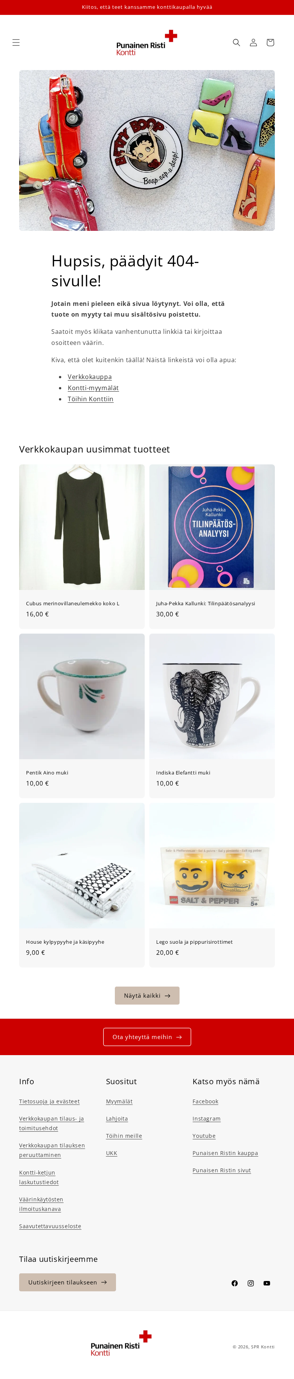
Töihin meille (124, 1135)
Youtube (204, 1135)
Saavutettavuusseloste (50, 1226)
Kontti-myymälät (93, 388)
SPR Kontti (263, 1347)
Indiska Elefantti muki (183, 773)
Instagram (206, 1118)
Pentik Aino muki (47, 773)
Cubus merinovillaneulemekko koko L (72, 603)
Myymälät (119, 1101)
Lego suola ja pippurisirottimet (194, 942)
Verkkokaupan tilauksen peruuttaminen (52, 1150)
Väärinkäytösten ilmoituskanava (41, 1204)
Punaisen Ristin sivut (222, 1170)
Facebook (205, 1101)
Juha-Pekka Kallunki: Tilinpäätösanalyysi (205, 603)
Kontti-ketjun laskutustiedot (39, 1177)
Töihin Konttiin (91, 399)
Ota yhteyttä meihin (142, 1037)
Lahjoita (117, 1118)
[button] (16, 42)
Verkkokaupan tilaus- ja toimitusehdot (51, 1123)
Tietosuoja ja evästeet (49, 1101)
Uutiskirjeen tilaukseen (62, 1282)
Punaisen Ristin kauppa (225, 1153)
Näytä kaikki (142, 995)
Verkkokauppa (90, 377)
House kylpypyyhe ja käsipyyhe (65, 942)
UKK (112, 1153)
